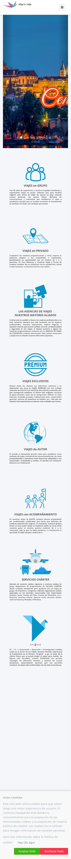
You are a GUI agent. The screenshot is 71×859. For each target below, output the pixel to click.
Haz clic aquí (26, 842)
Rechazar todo (54, 851)
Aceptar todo (27, 851)
